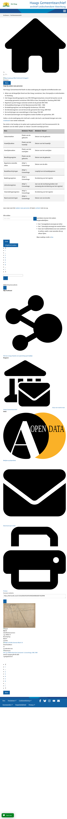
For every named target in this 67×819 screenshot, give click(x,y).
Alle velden (6, 215)
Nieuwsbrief (58, 701)
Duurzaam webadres (8, 593)
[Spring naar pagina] (5, 278)
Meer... (7, 83)
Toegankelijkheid (20, 705)
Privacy (31, 705)
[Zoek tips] (35, 219)
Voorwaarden (7, 705)
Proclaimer (11, 701)
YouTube (54, 701)
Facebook (40, 701)
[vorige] (5, 248)
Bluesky (44, 701)
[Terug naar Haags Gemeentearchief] (9, 4)
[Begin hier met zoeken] (35, 72)
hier (52, 237)
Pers (4, 701)
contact (37, 208)
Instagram (49, 701)
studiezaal (6, 121)
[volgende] (5, 272)
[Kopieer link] (5, 601)
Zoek (6, 241)
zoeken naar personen (22, 208)
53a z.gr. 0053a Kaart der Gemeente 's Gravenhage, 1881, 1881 (20, 652)
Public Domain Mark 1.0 (16, 642)
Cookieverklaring (24, 701)
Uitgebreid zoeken (11, 245)
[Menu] (5, 288)
